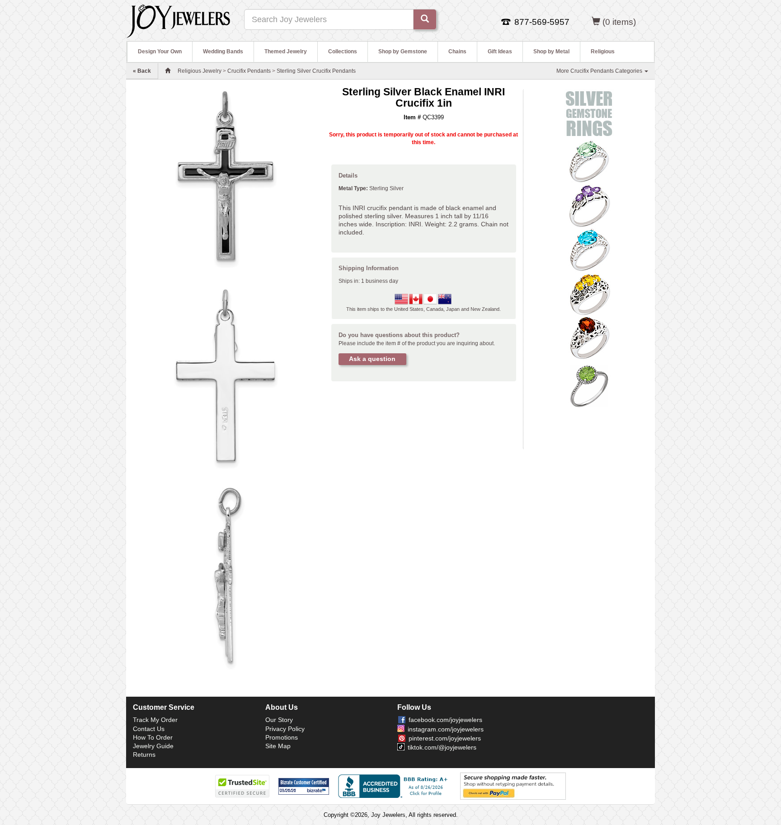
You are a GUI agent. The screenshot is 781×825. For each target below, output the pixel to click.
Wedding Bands (223, 51)
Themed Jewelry (285, 51)
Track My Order (155, 719)
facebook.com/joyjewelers (445, 719)
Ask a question (372, 358)
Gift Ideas (500, 51)
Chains (457, 51)
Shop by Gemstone (402, 51)
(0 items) (619, 22)
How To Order (153, 737)
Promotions (281, 737)
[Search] (425, 19)
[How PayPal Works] (513, 786)
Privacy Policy (285, 728)
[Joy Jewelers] (178, 20)
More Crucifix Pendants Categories (600, 71)
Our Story (279, 719)
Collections (342, 51)
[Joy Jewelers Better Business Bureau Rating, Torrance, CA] (394, 786)
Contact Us (149, 728)
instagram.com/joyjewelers (446, 729)
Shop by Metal (551, 51)
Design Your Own (160, 51)
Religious (603, 51)
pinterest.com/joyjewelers (445, 738)
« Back (142, 71)
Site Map (278, 746)
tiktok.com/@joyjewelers (442, 747)
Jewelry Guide (153, 746)
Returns (144, 754)
